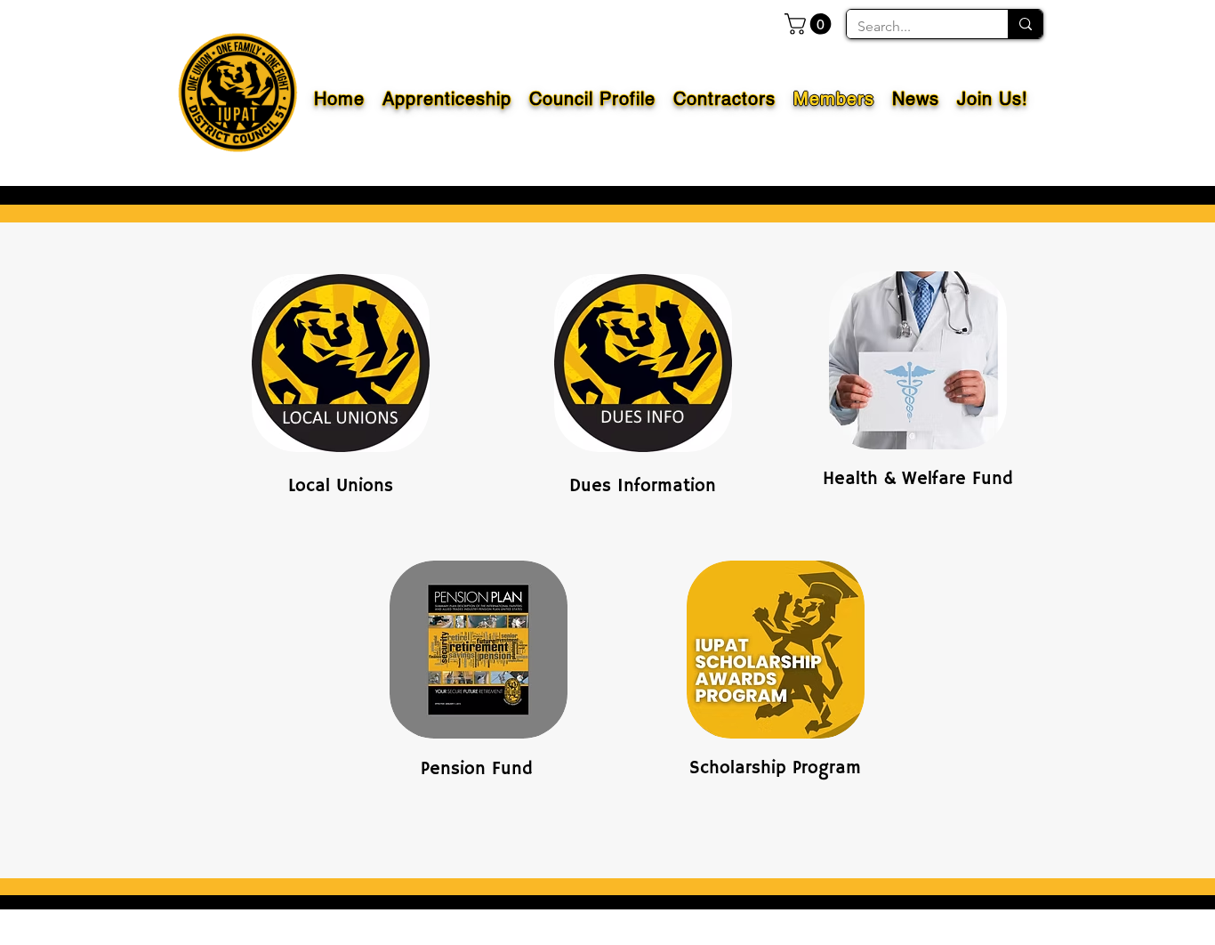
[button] (810, 24)
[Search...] (1025, 24)
